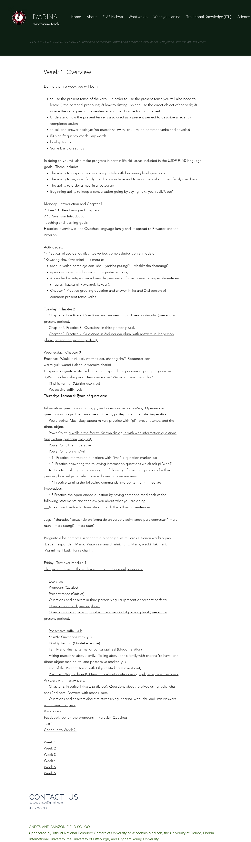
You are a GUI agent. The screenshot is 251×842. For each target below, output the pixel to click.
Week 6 (50, 773)
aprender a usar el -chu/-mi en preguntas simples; (89, 272)
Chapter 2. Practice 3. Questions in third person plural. (91, 327)
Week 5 (50, 767)
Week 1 (50, 742)
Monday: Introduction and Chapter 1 (73, 204)
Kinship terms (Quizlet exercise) (74, 383)
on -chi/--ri (77, 451)
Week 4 (50, 761)
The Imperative (79, 445)
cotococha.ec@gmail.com (46, 802)
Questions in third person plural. (74, 606)
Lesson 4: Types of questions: (84, 396)
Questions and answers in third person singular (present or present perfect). (108, 600)
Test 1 (48, 723)
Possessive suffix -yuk (65, 389)
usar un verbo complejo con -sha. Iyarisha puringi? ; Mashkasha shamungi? (109, 266)
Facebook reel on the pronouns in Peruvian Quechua (85, 717)
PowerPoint (56, 451)
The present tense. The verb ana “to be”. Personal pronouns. (93, 569)
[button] (167, 17)
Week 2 (50, 748)
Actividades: (54, 247)
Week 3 (50, 754)
